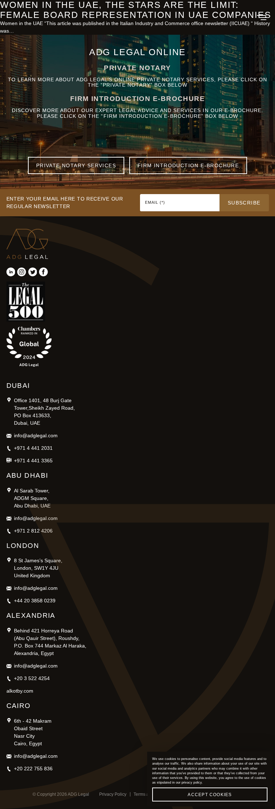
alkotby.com (19, 691)
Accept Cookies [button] (210, 794)
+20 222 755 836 (33, 768)
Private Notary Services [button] (76, 165)
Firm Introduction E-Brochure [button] (188, 165)
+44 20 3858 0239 (35, 600)
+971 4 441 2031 (33, 448)
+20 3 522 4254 (32, 678)
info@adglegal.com (36, 435)
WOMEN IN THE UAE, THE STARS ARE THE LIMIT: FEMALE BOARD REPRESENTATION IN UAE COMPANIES (135, 10)
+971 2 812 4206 (33, 531)
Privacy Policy (112, 794)
